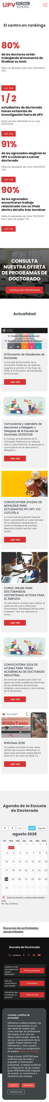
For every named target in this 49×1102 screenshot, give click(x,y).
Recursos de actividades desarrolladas (21, 929)
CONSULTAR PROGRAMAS (24, 290)
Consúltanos (32, 983)
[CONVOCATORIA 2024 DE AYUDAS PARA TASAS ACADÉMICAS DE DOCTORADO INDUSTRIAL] (24, 647)
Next (44, 10)
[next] (12, 828)
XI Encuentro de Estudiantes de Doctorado (24, 356)
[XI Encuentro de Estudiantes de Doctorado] (24, 339)
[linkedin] (34, 955)
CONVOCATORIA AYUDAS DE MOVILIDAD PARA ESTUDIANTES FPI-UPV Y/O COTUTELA (23, 507)
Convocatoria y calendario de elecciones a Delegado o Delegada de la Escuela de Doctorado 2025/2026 (23, 429)
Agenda (42, 828)
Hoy (20, 828)
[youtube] (39, 955)
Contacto (16, 955)
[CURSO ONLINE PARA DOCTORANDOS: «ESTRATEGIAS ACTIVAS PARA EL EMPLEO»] (24, 568)
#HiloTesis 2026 (14, 743)
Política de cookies (29, 1051)
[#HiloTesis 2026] (24, 725)
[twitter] (29, 955)
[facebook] (23, 955)
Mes (32, 828)
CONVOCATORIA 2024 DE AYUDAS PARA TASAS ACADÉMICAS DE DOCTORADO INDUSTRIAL (24, 670)
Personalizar (16, 1092)
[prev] (5, 828)
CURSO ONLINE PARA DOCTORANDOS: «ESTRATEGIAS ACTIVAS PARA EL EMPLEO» (24, 593)
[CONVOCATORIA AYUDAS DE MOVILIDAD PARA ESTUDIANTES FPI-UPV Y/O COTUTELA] (24, 484)
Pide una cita (32, 994)
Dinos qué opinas (32, 970)
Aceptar (13, 1085)
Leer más (8, 88)
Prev (5, 10)
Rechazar (28, 1085)
